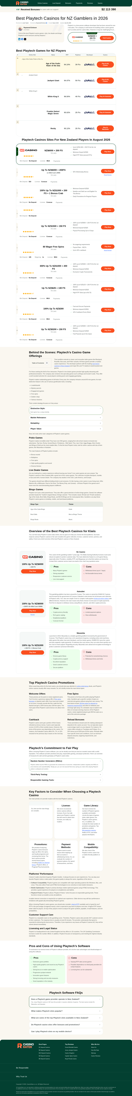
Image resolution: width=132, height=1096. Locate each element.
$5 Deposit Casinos (44, 1050)
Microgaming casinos (89, 830)
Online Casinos (43, 3)
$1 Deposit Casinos (44, 1047)
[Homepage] (22, 3)
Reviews (90, 3)
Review (33, 614)
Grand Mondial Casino (71, 1047)
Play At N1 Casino (105, 64)
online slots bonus (82, 686)
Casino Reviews (95, 1056)
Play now (107, 151)
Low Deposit (56, 3)
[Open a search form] (114, 3)
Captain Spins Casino (71, 1056)
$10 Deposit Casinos (45, 1053)
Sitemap (93, 1053)
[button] (66, 408)
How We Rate (95, 1050)
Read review (108, 175)
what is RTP (75, 904)
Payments (79, 3)
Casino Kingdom (69, 1053)
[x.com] (25, 39)
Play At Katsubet (105, 96)
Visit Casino (107, 38)
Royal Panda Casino (71, 1058)
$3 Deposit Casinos (44, 1056)
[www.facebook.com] (22, 39)
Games (100, 3)
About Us (93, 1047)
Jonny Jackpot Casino (71, 1050)
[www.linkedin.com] (19, 39)
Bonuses (68, 3)
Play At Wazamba (105, 128)
